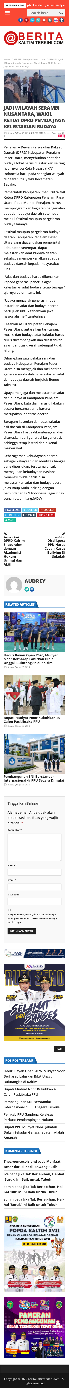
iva (6, 1174)
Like (62, 136)
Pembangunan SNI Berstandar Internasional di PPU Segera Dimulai (34, 778)
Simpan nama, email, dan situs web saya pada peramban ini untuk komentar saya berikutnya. (32, 918)
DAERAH (16, 59)
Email (12, 880)
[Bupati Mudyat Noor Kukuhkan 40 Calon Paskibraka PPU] (34, 695)
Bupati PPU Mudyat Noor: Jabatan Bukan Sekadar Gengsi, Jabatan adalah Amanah (34, 1132)
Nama (12, 865)
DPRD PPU (52, 59)
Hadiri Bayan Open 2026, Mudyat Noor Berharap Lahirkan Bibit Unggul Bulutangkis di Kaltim (31, 659)
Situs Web (13, 894)
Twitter (31, 510)
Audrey (11, 133)
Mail (11, 520)
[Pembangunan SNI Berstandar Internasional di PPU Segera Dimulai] (34, 754)
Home (7, 59)
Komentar (15, 830)
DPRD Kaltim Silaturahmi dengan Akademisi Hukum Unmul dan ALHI (14, 551)
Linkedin (13, 515)
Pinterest (47, 515)
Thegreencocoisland (20, 1161)
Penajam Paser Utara (34, 59)
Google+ (48, 510)
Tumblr (30, 515)
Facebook (13, 510)
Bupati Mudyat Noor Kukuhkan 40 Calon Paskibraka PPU (32, 720)
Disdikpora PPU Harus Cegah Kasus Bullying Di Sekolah (55, 547)
